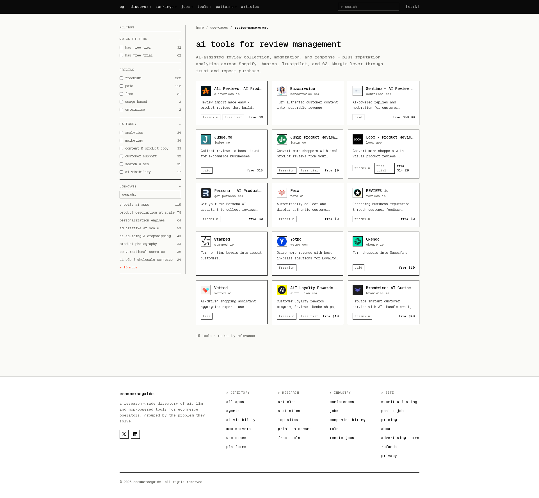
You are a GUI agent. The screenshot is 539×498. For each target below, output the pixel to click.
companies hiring (348, 419)
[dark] (412, 6)
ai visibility (240, 419)
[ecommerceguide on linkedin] (135, 434)
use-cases (219, 27)
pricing (389, 419)
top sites (288, 419)
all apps (235, 401)
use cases (236, 437)
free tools (289, 437)
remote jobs (342, 437)
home (200, 27)
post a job (392, 410)
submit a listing (399, 401)
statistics (289, 410)
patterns (225, 6)
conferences (342, 401)
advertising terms (400, 437)
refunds (389, 446)
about (386, 428)
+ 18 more (128, 267)
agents (233, 410)
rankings (165, 6)
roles (335, 428)
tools (203, 6)
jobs (185, 6)
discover (140, 6)
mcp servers (238, 428)
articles (250, 6)
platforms (236, 446)
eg (122, 6)
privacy (389, 455)
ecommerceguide (138, 393)
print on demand (295, 428)
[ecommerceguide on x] (124, 434)
